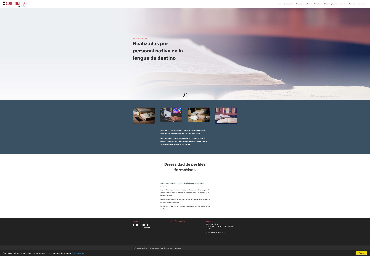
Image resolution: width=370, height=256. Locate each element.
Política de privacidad (140, 248)
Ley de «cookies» (166, 248)
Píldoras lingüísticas (330, 4)
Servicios (299, 4)
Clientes (309, 4)
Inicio (279, 4)
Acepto (361, 253)
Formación (343, 4)
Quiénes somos (289, 4)
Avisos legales (154, 248)
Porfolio (317, 4)
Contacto (352, 4)
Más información (78, 253)
